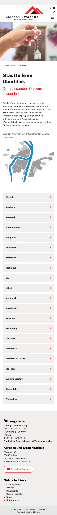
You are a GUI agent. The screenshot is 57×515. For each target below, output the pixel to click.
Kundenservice (13, 484)
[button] (28, 197)
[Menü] (52, 17)
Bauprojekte (12, 491)
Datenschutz (16, 509)
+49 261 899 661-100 (17, 458)
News (9, 497)
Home (5, 65)
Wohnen (13, 65)
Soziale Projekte (14, 494)
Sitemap (42, 509)
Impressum (30, 509)
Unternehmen (13, 500)
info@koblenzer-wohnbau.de (17, 461)
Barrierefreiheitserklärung (28, 512)
